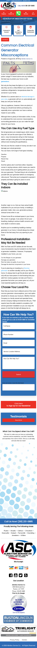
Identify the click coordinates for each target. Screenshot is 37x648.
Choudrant (29, 530)
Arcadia (14, 530)
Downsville (6, 533)
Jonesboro (16, 535)
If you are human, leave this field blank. (13, 383)
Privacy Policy (14, 640)
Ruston (7, 530)
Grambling (31, 533)
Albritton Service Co (26, 59)
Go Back (5, 39)
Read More (18, 420)
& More (23, 535)
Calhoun (21, 530)
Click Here (19, 404)
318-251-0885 (30, 6)
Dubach (14, 533)
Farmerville (22, 533)
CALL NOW (21, 6)
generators (5, 81)
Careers (24, 640)
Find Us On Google (18, 593)
